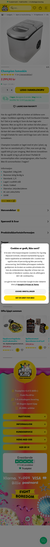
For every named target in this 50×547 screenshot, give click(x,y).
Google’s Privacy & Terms (28, 284)
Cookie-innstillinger (25, 291)
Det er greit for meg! (25, 298)
